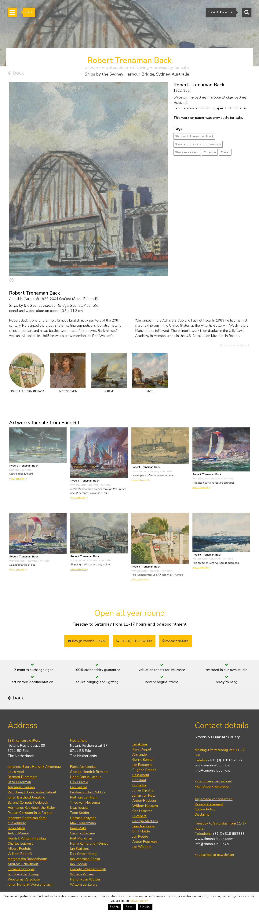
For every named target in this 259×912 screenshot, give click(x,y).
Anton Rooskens (145, 841)
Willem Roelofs (20, 853)
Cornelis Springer (21, 869)
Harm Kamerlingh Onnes (89, 843)
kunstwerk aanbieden (213, 786)
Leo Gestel (78, 787)
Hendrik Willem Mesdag (27, 838)
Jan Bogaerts (142, 764)
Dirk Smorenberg (83, 853)
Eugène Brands (144, 770)
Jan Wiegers (141, 846)
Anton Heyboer (144, 800)
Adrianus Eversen (21, 787)
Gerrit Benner (143, 759)
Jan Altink (140, 744)
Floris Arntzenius (83, 766)
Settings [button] (114, 906)
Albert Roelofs (19, 848)
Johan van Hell (143, 795)
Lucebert (139, 816)
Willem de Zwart (83, 884)
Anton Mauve (18, 833)
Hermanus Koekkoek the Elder (31, 807)
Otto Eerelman (19, 782)
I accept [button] (145, 906)
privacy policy (139, 901)
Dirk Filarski (79, 782)
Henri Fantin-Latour (85, 777)
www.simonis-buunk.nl (212, 765)
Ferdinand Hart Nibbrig (88, 792)
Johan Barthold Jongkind (26, 797)
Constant (139, 780)
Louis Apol (16, 771)
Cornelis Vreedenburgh (88, 869)
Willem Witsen (82, 874)
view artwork (17, 479)
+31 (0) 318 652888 (135, 641)
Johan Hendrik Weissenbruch (30, 884)
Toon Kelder (79, 812)
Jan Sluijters (79, 848)
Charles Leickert (20, 843)
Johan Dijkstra (143, 790)
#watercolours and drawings (198, 144)
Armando (139, 754)
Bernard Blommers (22, 777)
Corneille (139, 785)
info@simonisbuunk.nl (88, 641)
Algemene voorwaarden (213, 799)
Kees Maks (78, 828)
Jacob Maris (16, 828)
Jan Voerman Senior (85, 859)
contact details (176, 641)
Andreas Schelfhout (23, 864)
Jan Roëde (140, 836)
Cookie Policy (205, 809)
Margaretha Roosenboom (27, 859)
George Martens (82, 833)
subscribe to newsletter (215, 854)
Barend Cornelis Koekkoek (28, 802)
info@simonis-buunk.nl (212, 770)
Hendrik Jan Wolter (85, 879)
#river (225, 152)
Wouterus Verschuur (24, 879)
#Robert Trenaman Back (194, 136)
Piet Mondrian (81, 838)
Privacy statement (209, 804)
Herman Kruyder (83, 818)
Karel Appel (141, 749)
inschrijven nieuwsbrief (214, 781)
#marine (210, 152)
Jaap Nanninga (143, 826)
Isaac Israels (79, 807)
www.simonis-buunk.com (214, 838)
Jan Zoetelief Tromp (23, 874)
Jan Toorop (78, 864)
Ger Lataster (142, 811)
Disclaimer (203, 814)
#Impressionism (187, 152)
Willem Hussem (145, 805)
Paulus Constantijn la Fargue (30, 812)
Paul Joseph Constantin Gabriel (32, 792)
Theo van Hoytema (85, 802)
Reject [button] (129, 906)
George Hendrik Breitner (89, 771)
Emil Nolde (141, 831)
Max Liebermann (83, 823)
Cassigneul (140, 775)
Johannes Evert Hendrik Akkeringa (34, 766)
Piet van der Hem (83, 797)
